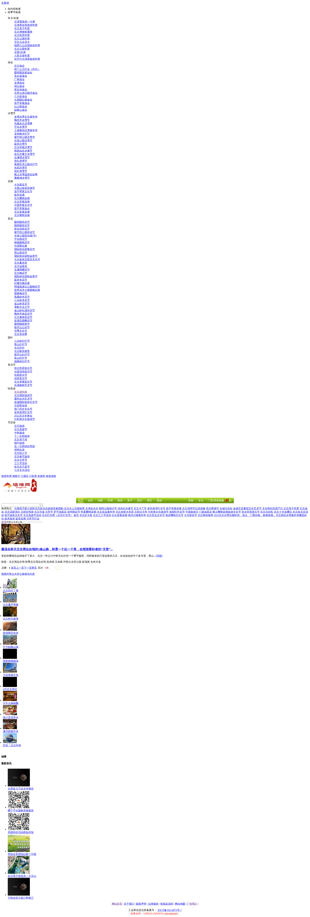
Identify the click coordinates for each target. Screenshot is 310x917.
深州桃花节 (73, 511)
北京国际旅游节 (23, 395)
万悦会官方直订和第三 (21, 897)
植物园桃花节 (22, 242)
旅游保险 (51, 476)
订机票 (33, 476)
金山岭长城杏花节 (24, 310)
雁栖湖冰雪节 (22, 178)
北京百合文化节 (156, 515)
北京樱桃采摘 (22, 198)
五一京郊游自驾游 (24, 446)
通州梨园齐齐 (10, 731)
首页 (80, 500)
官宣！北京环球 (12, 745)
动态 (90, 500)
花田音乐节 (20, 378)
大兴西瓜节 (20, 184)
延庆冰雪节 (20, 144)
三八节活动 (20, 463)
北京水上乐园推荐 (74, 508)
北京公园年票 (22, 38)
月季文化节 (20, 330)
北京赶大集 (85, 515)
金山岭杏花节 (22, 303)
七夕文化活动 (22, 470)
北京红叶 (19, 347)
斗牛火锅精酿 (10, 703)
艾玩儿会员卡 (22, 42)
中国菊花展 (20, 245)
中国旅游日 (191, 511)
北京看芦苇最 (10, 604)
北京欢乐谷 (41, 508)
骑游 (120, 500)
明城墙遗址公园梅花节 (27, 286)
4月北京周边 (10, 689)
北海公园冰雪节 (23, 140)
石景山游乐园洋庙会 (25, 93)
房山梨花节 (20, 252)
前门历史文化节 (23, 409)
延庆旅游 (10, 518)
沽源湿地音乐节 (23, 371)
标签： (5, 561)
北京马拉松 (266, 511)
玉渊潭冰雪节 (22, 157)
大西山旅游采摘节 (24, 188)
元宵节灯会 (32, 518)
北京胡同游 (20, 392)
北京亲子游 (20, 439)
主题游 (5, 2)
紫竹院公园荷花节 (24, 232)
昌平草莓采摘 (173, 508)
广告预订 (192, 903)
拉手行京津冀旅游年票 (27, 59)
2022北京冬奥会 (23, 415)
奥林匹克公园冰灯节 (25, 164)
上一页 (20, 567)
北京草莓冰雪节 (23, 147)
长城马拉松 (226, 508)
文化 (200, 500)
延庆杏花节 (20, 279)
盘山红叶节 (20, 358)
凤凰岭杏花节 (22, 296)
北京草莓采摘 (22, 201)
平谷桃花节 (20, 239)
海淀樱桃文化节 (174, 515)
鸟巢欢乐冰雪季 (23, 123)
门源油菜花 (205, 511)
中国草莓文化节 (23, 205)
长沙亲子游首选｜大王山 (22, 876)
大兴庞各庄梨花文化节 (27, 259)
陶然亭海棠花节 (23, 313)
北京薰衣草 (20, 262)
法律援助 (153, 903)
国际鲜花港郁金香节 (25, 256)
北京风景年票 (22, 35)
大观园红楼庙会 (23, 99)
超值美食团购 (55, 508)
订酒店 (24, 476)
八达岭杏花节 (22, 300)
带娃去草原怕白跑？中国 (22, 854)
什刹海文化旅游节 (24, 419)
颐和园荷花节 (22, 225)
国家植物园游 (10, 661)
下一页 (28, 567)
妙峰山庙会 (20, 110)
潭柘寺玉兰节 (22, 307)
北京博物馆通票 (23, 31)
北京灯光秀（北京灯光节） (57, 515)
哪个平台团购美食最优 (21, 810)
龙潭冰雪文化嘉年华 (25, 116)
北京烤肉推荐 (205, 515)
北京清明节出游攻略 (193, 508)
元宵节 (49, 511)
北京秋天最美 (10, 618)
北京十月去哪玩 (283, 511)
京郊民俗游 (20, 405)
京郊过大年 (140, 511)
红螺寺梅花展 (22, 283)
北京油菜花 (20, 266)
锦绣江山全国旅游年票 (27, 45)
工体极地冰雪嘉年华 (25, 130)
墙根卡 (16, 476)
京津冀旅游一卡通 (24, 21)
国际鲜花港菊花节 (24, 249)
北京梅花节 (20, 273)
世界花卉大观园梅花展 (27, 290)
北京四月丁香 (10, 590)
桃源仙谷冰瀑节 (23, 150)
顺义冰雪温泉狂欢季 (25, 174)
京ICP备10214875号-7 (169, 910)
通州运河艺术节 (23, 398)
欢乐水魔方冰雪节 (24, 154)
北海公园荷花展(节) (25, 235)
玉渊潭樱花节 (22, 269)
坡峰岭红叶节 (22, 361)
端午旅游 (19, 443)
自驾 (110, 500)
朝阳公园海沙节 (108, 508)
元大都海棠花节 (23, 317)
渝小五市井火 (10, 717)
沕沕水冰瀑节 (125, 508)
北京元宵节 (20, 459)
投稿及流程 (166, 903)
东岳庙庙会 (20, 76)
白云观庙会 (20, 106)
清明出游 (19, 449)
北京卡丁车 (140, 508)
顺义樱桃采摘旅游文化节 (226, 511)
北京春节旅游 (22, 456)
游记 (139, 500)
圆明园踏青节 (22, 324)
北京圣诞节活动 (32, 515)
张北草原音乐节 (23, 368)
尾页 (34, 567)
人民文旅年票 (22, 55)
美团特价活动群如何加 (21, 832)
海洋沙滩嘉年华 (137, 515)
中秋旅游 (19, 432)
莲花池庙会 (20, 89)
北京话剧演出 (12, 511)
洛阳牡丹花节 (177, 511)
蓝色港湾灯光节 (23, 412)
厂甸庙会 (19, 79)
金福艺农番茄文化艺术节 (247, 508)
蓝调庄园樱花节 (23, 320)
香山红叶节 (20, 344)
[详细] (159, 555)
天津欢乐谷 (91, 508)
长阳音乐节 (20, 375)
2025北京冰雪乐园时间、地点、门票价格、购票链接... (244, 515)
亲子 (129, 500)
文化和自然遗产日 (272, 508)
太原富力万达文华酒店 (21, 788)
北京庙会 (19, 65)
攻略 (100, 500)
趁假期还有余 (10, 632)
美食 (190, 500)
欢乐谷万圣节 (22, 466)
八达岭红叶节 (22, 341)
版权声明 (141, 903)
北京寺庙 (39, 511)
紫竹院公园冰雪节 (24, 137)
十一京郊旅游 (22, 436)
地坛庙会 (19, 86)
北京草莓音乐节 (23, 381)
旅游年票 (6, 476)
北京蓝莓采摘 (22, 211)
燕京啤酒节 (212, 508)
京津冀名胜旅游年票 (25, 25)
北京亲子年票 (22, 28)
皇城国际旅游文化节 (25, 402)
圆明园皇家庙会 (23, 72)
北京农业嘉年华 (106, 511)
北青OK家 (20, 52)
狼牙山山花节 (22, 327)
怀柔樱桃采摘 (88, 511)
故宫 (76, 515)
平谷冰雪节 (20, 127)
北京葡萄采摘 (22, 215)
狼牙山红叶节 (22, 354)
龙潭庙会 (19, 82)
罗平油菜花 (60, 511)
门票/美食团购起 (220, 500)
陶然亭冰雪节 (22, 120)
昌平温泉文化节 (14, 515)
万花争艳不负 (10, 675)
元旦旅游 (19, 426)
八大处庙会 (20, 96)
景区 (149, 500)
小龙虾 (31, 508)
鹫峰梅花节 (20, 293)
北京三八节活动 (102, 515)
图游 (159, 500)
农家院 (41, 476)
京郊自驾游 (27, 511)
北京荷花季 (20, 334)
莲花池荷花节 (22, 228)
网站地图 (180, 903)
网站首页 (117, 903)
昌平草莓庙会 (22, 103)
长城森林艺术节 (23, 385)
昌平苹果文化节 (23, 191)
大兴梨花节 (190, 515)
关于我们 (129, 903)
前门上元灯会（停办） (27, 69)
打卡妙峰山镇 (10, 647)
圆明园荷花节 (22, 222)
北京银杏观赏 (22, 351)
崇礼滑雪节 (20, 161)
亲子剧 (23, 508)
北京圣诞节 (20, 429)
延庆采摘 (19, 194)
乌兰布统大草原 (125, 511)
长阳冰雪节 (20, 167)
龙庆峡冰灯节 (22, 133)
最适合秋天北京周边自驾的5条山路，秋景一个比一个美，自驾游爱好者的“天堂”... (57, 549)
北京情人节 (20, 453)
